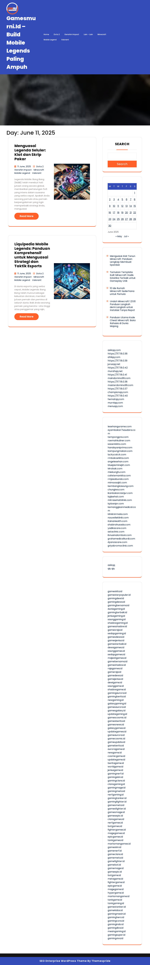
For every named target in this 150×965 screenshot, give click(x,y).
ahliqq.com (114, 357)
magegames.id (116, 833)
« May (119, 236)
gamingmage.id (116, 787)
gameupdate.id (116, 742)
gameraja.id (114, 672)
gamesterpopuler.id (119, 595)
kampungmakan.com (120, 451)
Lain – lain (88, 34)
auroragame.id (116, 749)
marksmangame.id (118, 896)
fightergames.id (117, 829)
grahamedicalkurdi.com (121, 538)
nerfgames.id (115, 822)
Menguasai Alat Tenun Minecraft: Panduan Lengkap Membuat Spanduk (122, 260)
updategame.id (116, 759)
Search (122, 144)
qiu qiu (111, 568)
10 (114, 206)
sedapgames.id (116, 654)
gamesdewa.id (116, 637)
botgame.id (114, 875)
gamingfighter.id (117, 801)
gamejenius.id (115, 679)
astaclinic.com (116, 531)
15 (135, 206)
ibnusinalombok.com (120, 535)
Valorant (65, 39)
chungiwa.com (116, 489)
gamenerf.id (115, 850)
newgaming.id (115, 700)
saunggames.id (116, 651)
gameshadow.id (117, 665)
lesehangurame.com (120, 426)
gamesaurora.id (117, 707)
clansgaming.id (116, 784)
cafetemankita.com (119, 475)
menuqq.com (115, 406)
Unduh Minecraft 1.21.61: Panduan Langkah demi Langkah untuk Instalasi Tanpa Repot (123, 306)
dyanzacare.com (117, 542)
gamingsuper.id (116, 935)
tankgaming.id (116, 903)
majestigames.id (117, 658)
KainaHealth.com (117, 521)
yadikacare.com (117, 528)
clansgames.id (116, 819)
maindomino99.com (119, 378)
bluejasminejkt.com (119, 465)
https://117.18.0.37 (117, 388)
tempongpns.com (118, 437)
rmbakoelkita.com (118, 458)
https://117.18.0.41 (117, 374)
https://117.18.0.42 (118, 367)
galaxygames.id (116, 728)
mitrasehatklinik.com (120, 500)
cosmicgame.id (116, 756)
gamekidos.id (115, 910)
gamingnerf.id (115, 773)
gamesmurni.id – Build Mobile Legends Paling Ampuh (21, 42)
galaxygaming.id (117, 703)
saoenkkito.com (117, 444)
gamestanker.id (117, 906)
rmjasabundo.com (118, 479)
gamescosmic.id (117, 717)
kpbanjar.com (116, 503)
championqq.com (118, 392)
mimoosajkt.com (117, 482)
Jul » (126, 236)
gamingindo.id (115, 924)
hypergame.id (116, 892)
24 (113, 219)
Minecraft (102, 34)
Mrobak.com (115, 468)
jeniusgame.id (115, 770)
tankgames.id (115, 840)
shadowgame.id (117, 689)
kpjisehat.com (116, 496)
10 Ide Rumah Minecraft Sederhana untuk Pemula (122, 291)
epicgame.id (115, 885)
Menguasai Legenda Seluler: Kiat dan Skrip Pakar (30, 152)
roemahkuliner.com (119, 440)
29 (134, 219)
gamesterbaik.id (117, 644)
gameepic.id (115, 871)
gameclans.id (115, 854)
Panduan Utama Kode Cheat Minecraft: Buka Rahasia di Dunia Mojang (122, 322)
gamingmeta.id (116, 791)
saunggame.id (116, 686)
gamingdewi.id (116, 598)
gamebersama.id (117, 661)
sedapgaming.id (117, 633)
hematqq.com (116, 399)
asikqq (111, 565)
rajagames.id (115, 668)
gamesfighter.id (117, 808)
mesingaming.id (117, 931)
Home (46, 34)
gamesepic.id (115, 815)
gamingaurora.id (117, 693)
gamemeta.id (115, 857)
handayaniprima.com (120, 447)
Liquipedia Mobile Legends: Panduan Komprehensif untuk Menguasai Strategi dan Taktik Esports (32, 255)
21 (131, 212)
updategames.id (117, 731)
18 (118, 212)
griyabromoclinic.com (120, 545)
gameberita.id (116, 745)
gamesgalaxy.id (116, 710)
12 (122, 206)
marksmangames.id (119, 843)
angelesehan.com (118, 461)
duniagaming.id (116, 609)
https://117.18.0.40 (118, 395)
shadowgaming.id (118, 623)
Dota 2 (57, 34)
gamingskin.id (115, 777)
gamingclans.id (116, 780)
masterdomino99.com (120, 385)
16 (110, 212)
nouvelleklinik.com (118, 517)
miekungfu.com (116, 472)
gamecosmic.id (116, 738)
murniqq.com (115, 402)
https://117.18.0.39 (117, 360)
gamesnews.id (116, 724)
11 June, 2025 (24, 166)
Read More (26, 216)
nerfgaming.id (115, 794)
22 (134, 212)
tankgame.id (115, 899)
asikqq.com (114, 350)
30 (109, 225)
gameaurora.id (116, 735)
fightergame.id (116, 882)
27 (126, 219)
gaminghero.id (116, 917)
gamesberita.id (116, 721)
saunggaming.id (117, 619)
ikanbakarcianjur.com (120, 493)
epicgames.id (115, 836)
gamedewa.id (115, 675)
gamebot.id (114, 864)
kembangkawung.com (120, 486)
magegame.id (115, 889)
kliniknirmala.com (118, 514)
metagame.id (115, 878)
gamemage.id (115, 868)
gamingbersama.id (118, 605)
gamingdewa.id (116, 602)
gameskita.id (115, 591)
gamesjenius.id (116, 640)
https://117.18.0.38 (117, 381)
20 (126, 212)
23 (110, 219)
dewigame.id (115, 682)
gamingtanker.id (117, 798)
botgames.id (115, 826)
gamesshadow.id (117, 626)
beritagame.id (116, 763)
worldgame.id (115, 766)
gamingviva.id (115, 938)
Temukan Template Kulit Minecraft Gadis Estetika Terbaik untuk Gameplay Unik (122, 276)
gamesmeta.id (116, 805)
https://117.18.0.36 (117, 353)
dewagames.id (116, 647)
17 (114, 212)
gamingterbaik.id (117, 612)
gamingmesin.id (117, 913)
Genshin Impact (71, 34)
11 (118, 206)
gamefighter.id (116, 861)
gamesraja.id (115, 630)
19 (122, 212)
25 (118, 219)
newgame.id (115, 752)
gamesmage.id (116, 812)
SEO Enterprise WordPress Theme (63, 961)
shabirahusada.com (119, 524)
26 (122, 219)
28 (130, 219)
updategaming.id (117, 714)
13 (127, 206)
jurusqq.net (114, 364)
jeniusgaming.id (116, 616)
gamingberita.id (117, 696)
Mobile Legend (50, 39)
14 (130, 206)
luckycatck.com (117, 454)
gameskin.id (114, 847)
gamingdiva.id (115, 928)
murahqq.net (115, 371)
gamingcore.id (116, 921)
